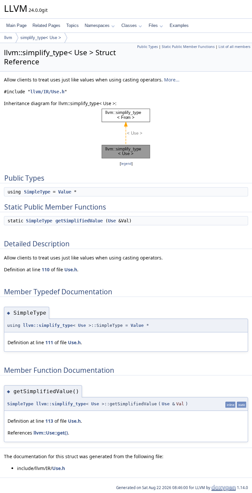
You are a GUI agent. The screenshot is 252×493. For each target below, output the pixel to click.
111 (49, 342)
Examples (179, 25)
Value (64, 191)
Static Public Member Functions (188, 46)
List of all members (234, 46)
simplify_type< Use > (40, 37)
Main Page (16, 25)
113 (49, 421)
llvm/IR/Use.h (47, 91)
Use (112, 220)
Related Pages (46, 25)
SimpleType (37, 191)
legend (126, 164)
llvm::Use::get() (50, 433)
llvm (8, 37)
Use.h (70, 269)
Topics (72, 25)
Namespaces (97, 25)
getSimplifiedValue (79, 220)
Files (153, 25)
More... (171, 80)
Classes (129, 25)
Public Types (147, 46)
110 (46, 269)
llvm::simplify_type (48, 325)
